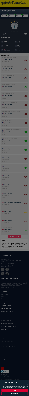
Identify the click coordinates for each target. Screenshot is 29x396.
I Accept (14, 390)
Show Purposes (14, 393)
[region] (14, 388)
